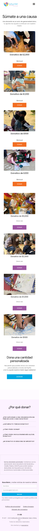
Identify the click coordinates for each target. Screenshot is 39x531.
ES (21, 515)
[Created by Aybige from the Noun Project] (34, 4)
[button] (19, 418)
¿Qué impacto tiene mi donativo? (16, 424)
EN (18, 515)
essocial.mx (24, 525)
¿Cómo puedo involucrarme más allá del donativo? (19, 435)
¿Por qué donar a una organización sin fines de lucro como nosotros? (19, 418)
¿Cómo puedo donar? (11, 429)
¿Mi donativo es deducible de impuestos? (18, 441)
